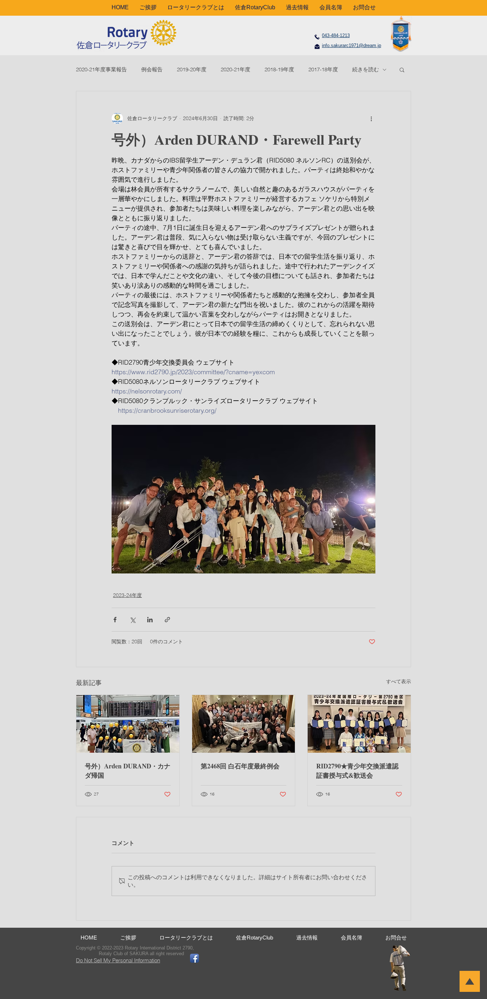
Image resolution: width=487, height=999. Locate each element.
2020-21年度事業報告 (101, 69)
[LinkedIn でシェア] (150, 619)
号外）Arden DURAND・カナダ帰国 (127, 770)
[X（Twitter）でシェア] (132, 619)
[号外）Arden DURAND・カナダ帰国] (127, 724)
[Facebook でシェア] (115, 619)
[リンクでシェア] (167, 619)
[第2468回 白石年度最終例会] (243, 724)
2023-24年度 (127, 595)
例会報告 (152, 69)
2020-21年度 (235, 69)
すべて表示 (398, 681)
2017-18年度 (323, 69)
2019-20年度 (191, 69)
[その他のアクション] (371, 118)
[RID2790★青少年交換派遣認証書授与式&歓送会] (359, 724)
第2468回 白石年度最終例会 (240, 766)
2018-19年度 (279, 69)
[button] (402, 69)
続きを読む (365, 69)
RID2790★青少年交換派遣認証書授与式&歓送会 (357, 770)
